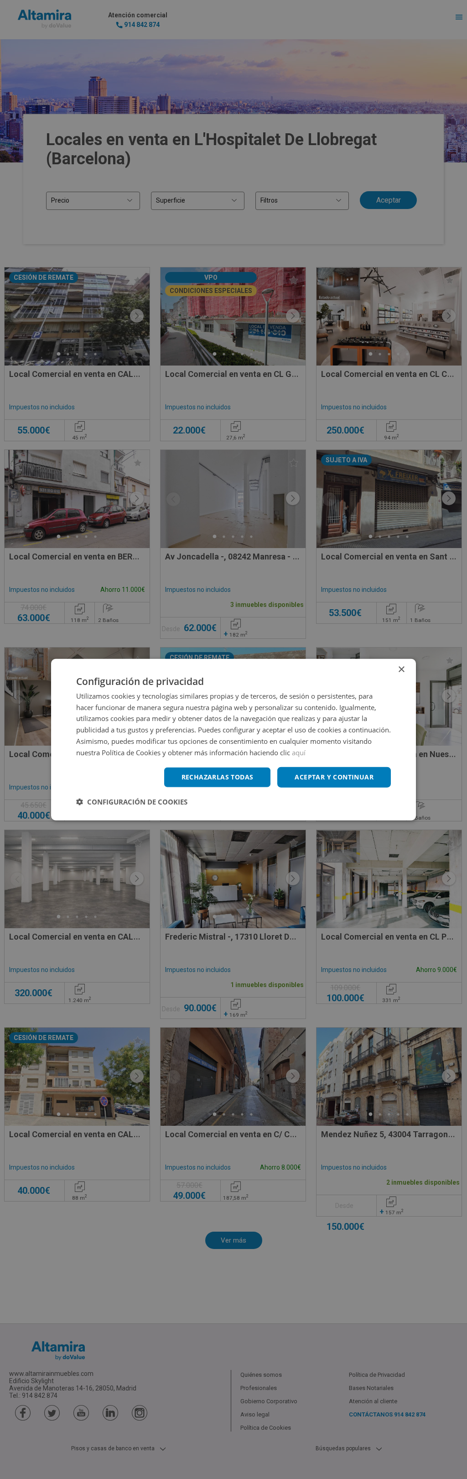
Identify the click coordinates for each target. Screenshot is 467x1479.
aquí (299, 752)
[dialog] (233, 739)
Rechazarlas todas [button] (218, 777)
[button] (131, 802)
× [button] (401, 669)
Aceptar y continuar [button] (334, 777)
